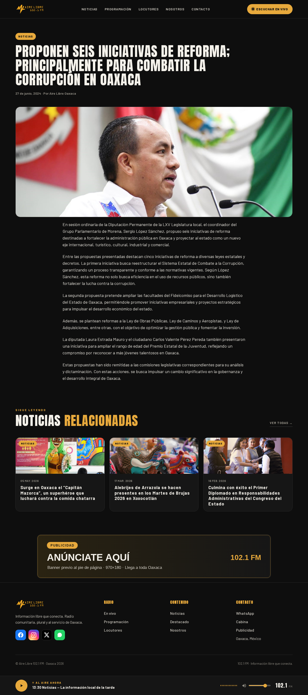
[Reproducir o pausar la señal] (21, 686)
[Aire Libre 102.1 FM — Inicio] (29, 9)
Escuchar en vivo (272, 9)
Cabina (242, 621)
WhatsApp (245, 613)
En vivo (110, 613)
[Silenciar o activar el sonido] (244, 685)
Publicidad (245, 630)
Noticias (89, 9)
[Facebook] (20, 635)
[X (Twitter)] (46, 635)
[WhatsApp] (59, 635)
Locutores (149, 9)
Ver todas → (281, 423)
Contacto (201, 9)
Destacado (179, 621)
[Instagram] (33, 635)
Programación (118, 9)
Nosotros (175, 9)
